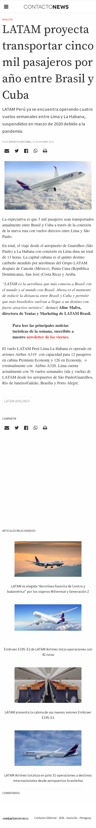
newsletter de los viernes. (48, 337)
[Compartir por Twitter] (16, 150)
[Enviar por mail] (7, 150)
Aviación (7, 19)
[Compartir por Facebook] (26, 150)
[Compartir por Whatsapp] (35, 150)
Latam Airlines (17, 401)
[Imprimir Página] (44, 150)
